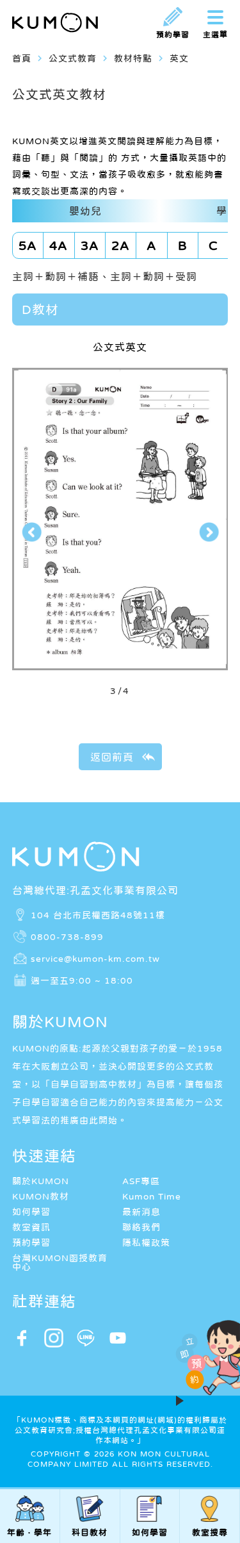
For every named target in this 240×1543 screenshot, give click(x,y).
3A (90, 245)
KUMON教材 (40, 1196)
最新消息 (141, 1211)
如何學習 (31, 1211)
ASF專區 (141, 1180)
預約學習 (31, 1242)
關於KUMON (40, 1180)
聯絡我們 (141, 1227)
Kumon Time (151, 1196)
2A (120, 245)
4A (58, 245)
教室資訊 (31, 1227)
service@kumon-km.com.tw (95, 957)
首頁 (21, 58)
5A (28, 245)
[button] (31, 532)
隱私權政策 (146, 1242)
